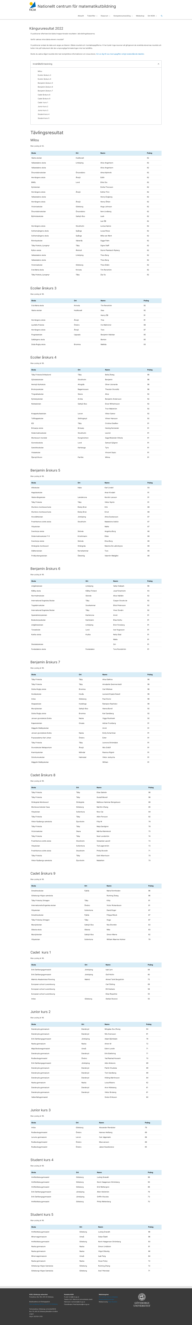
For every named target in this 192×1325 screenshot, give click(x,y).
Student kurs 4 (43, 114)
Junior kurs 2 (43, 106)
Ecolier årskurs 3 (44, 75)
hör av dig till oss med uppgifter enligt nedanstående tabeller (120, 54)
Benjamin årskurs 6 (45, 87)
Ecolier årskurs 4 (44, 79)
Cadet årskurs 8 (44, 95)
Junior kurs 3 (43, 110)
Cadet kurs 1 (43, 102)
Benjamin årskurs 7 (45, 91)
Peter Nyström (112, 1302)
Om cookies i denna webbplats (108, 1297)
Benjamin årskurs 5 (45, 83)
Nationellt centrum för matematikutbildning (77, 6)
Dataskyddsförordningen (106, 1299)
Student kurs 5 (43, 118)
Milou (40, 71)
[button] (96, 16)
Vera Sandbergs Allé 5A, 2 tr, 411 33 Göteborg (43, 1304)
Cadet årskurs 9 (44, 99)
